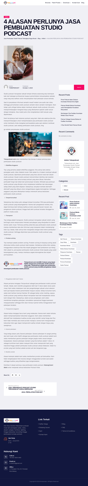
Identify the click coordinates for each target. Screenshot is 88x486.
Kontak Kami (76, 2)
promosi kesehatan (65, 262)
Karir (40, 431)
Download (66, 2)
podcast (78, 252)
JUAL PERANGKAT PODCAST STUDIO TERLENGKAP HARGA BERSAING (22, 388)
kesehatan (73, 242)
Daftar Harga (43, 424)
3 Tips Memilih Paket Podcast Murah (71, 125)
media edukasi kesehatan (67, 248)
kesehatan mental (65, 245)
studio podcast (64, 265)
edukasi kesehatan (76, 239)
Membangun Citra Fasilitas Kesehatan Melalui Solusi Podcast (71, 114)
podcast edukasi (64, 255)
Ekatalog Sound (44, 427)
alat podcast (63, 239)
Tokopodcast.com (10, 159)
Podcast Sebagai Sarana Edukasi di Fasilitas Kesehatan (71, 120)
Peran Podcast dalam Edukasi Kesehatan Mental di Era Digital (69, 100)
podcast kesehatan (65, 258)
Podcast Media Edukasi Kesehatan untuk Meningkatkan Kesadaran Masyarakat (71, 107)
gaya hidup (63, 242)
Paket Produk (56, 2)
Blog (82, 2)
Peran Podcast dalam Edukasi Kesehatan (74, 203)
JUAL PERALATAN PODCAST (32, 392)
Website (66, 190)
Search (79, 87)
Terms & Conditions (68, 431)
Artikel (6, 17)
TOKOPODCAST (14, 88)
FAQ (63, 427)
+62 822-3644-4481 (15, 457)
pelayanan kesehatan (66, 252)
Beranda (47, 2)
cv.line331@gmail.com (15, 463)
